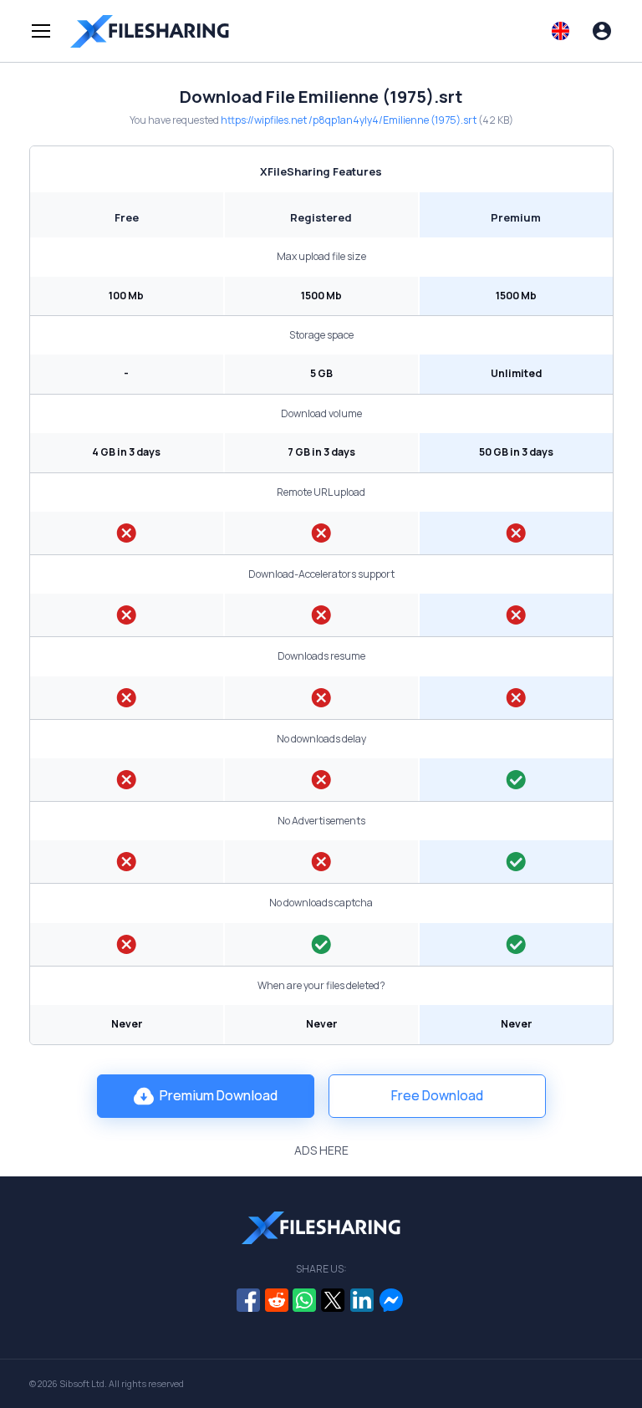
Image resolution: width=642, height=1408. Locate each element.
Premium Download (219, 1095)
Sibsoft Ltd (81, 1384)
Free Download (437, 1095)
